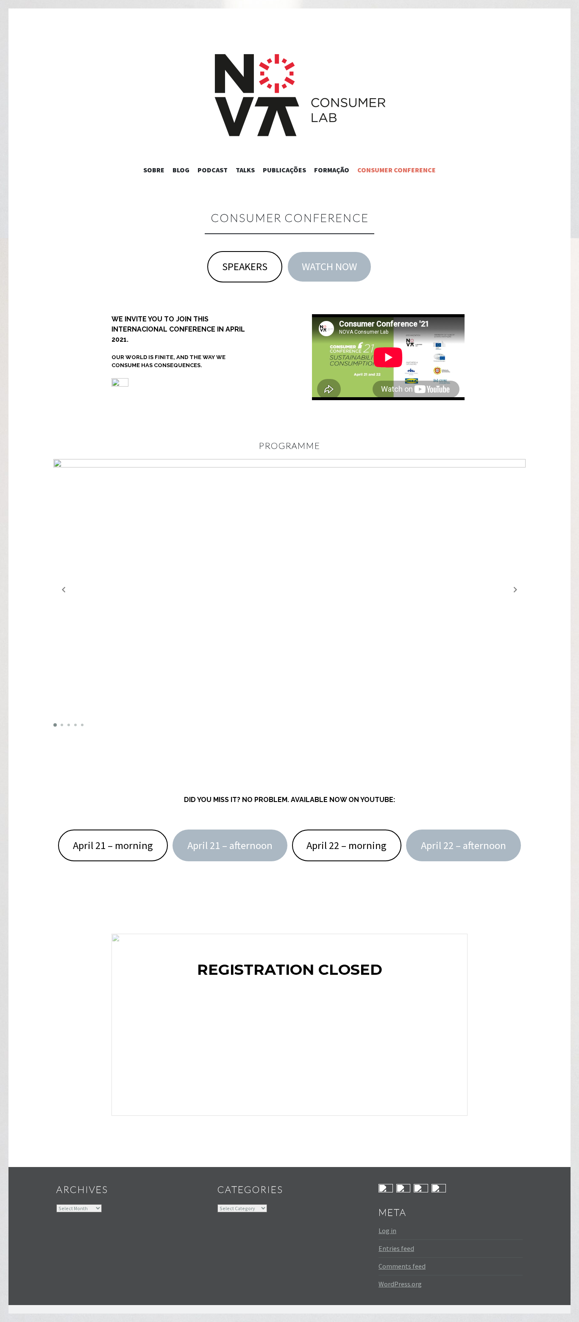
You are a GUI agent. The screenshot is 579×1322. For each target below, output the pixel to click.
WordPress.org (400, 1284)
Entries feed (396, 1248)
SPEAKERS (244, 266)
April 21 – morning (113, 845)
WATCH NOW (329, 266)
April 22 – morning (346, 845)
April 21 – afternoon (230, 845)
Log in (387, 1230)
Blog (181, 170)
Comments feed (402, 1266)
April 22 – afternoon (463, 845)
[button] (119, 386)
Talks (245, 170)
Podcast (213, 170)
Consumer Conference (396, 170)
